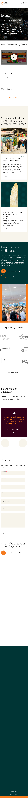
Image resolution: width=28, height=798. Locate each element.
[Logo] (14, 662)
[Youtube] (17, 668)
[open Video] (14, 57)
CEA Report (17, 680)
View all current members (13, 372)
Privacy (16, 791)
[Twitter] (14, 668)
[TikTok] (19, 669)
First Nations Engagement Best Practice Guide (19, 692)
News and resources (6, 704)
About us (3, 685)
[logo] (4, 3)
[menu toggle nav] (26, 3)
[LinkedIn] (12, 668)
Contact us (3, 681)
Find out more (6, 176)
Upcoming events (13, 44)
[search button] (21, 3)
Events (2, 707)
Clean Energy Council (13, 794)
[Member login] (23, 3)
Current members (5, 688)
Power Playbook (19, 683)
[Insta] (10, 668)
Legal (12, 791)
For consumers (4, 710)
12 (11, 73)
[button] (23, 443)
